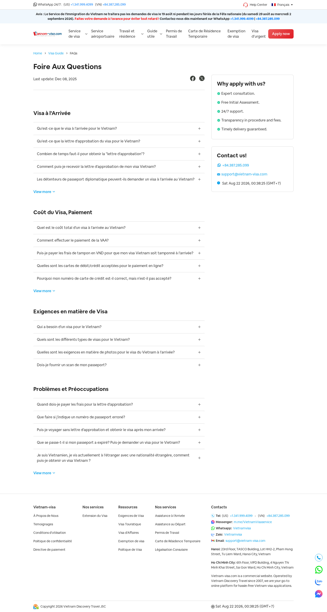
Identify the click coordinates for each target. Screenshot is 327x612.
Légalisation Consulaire (171, 550)
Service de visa (75, 34)
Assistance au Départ (170, 524)
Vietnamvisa (242, 528)
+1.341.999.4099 (82, 4)
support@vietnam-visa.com (244, 174)
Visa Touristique (129, 524)
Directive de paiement (49, 550)
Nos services (93, 507)
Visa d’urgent (259, 34)
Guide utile (152, 34)
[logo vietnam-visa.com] (47, 33)
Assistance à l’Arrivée (170, 516)
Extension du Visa (95, 516)
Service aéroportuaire (102, 34)
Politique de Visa (130, 550)
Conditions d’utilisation (49, 533)
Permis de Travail (174, 34)
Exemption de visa (236, 34)
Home (37, 53)
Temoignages (43, 524)
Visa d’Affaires (128, 533)
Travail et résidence (127, 34)
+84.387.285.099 (114, 4)
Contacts (219, 507)
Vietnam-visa (44, 507)
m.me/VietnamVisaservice (253, 522)
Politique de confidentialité (52, 541)
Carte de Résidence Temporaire (204, 34)
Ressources (127, 507)
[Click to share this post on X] (202, 80)
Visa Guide (56, 53)
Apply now (281, 33)
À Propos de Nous (45, 516)
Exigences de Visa (131, 516)
